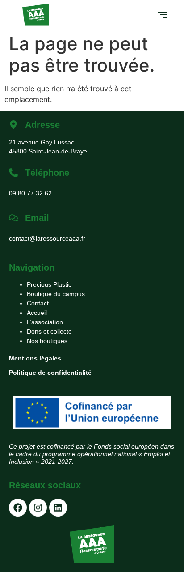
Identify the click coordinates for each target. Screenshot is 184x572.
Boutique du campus (56, 293)
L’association (45, 322)
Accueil (37, 312)
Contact (38, 303)
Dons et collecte (49, 331)
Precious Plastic (49, 284)
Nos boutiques (47, 340)
